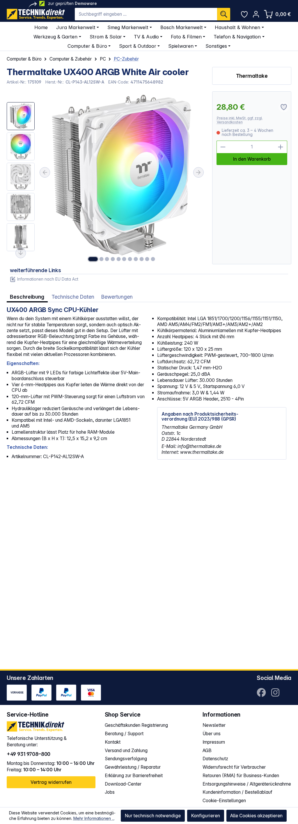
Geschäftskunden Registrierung (136, 725)
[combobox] (146, 14)
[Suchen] (223, 14)
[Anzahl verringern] (223, 147)
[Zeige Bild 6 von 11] (124, 259)
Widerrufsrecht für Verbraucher (234, 767)
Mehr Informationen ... (94, 818)
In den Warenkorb (252, 159)
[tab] (27, 297)
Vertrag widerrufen (51, 782)
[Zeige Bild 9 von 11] (141, 259)
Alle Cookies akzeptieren (256, 815)
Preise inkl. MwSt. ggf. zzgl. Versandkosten (240, 120)
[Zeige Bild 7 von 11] (130, 259)
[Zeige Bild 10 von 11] (147, 259)
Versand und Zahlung (126, 750)
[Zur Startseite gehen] (36, 14)
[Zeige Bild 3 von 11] (107, 259)
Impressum (214, 742)
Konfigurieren (205, 815)
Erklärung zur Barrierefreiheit (134, 775)
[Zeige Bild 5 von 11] (118, 259)
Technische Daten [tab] (73, 297)
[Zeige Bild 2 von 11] (101, 259)
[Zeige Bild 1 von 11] (93, 259)
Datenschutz (215, 758)
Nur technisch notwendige (153, 815)
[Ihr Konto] (256, 14)
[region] (106, 177)
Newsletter (214, 725)
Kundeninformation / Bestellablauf (237, 792)
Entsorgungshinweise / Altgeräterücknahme (247, 784)
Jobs (110, 792)
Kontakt (112, 742)
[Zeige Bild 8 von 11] (136, 259)
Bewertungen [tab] (117, 297)
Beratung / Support (124, 733)
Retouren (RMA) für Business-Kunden (241, 775)
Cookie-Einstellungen (224, 800)
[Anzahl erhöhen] (280, 147)
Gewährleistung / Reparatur (133, 767)
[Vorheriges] (44, 172)
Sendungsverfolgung (126, 758)
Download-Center (123, 784)
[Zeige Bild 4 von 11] (113, 259)
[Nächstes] (198, 172)
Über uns (212, 733)
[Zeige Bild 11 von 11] (153, 259)
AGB (207, 750)
